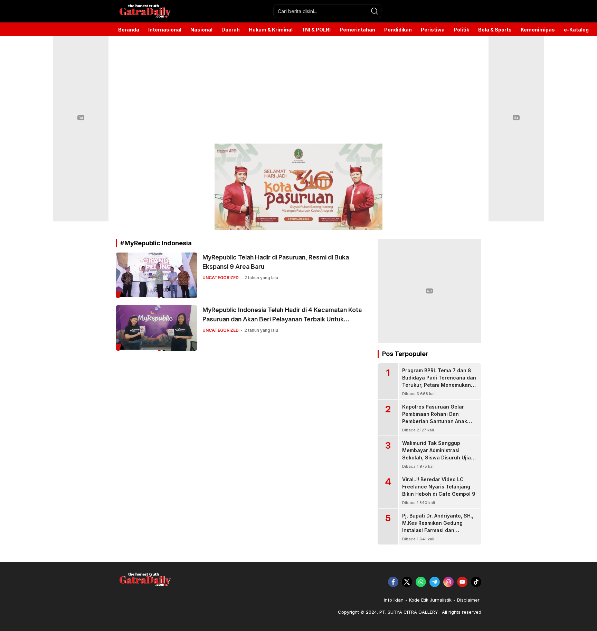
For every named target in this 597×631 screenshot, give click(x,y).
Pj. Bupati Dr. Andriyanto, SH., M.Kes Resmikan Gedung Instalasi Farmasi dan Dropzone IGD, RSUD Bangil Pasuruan (437, 530)
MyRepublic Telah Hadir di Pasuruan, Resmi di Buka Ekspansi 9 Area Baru (275, 262)
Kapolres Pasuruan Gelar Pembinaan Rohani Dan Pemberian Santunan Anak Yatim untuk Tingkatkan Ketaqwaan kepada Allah (434, 421)
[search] (374, 11)
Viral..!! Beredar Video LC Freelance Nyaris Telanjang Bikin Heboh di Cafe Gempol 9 (438, 486)
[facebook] (393, 582)
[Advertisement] (298, 90)
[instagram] (448, 582)
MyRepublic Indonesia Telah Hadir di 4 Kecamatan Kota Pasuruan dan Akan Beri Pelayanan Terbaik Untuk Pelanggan (282, 319)
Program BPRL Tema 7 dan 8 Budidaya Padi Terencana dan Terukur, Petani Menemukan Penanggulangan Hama (439, 381)
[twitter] (407, 582)
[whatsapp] (421, 582)
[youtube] (462, 582)
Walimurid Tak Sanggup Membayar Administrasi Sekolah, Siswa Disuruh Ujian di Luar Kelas (438, 454)
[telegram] (434, 582)
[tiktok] (476, 582)
